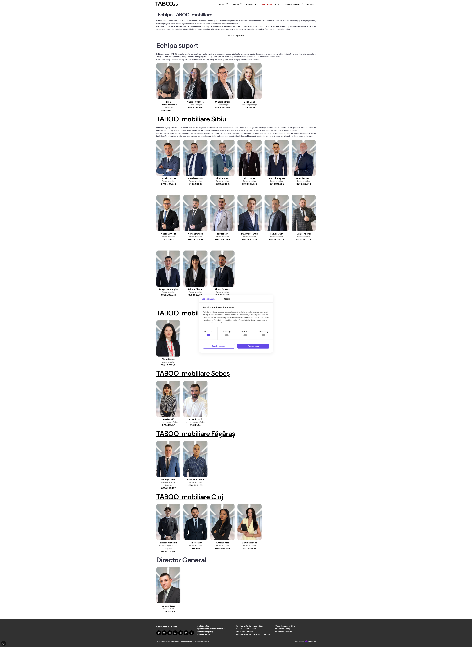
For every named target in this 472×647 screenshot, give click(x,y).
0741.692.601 (195, 548)
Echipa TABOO (265, 4)
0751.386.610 (249, 107)
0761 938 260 (195, 485)
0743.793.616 (168, 611)
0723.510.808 (168, 364)
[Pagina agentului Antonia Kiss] (222, 522)
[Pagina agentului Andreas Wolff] (168, 213)
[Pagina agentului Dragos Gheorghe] (168, 269)
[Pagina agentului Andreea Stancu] (195, 81)
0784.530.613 (222, 184)
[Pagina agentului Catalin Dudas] (195, 158)
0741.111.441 (195, 425)
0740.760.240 (249, 184)
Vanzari (222, 4)
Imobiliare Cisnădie (244, 632)
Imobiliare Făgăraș (205, 632)
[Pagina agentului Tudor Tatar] (195, 522)
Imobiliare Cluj (203, 634)
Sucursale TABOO (292, 4)
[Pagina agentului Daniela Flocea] (249, 522)
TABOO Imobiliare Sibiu (191, 119)
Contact (310, 4)
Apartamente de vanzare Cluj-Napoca (253, 634)
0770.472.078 (303, 184)
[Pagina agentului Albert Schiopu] (222, 269)
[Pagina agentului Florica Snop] (222, 158)
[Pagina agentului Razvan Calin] (277, 213)
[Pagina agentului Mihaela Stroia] (222, 81)
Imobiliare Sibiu (204, 626)
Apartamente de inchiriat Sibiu (211, 629)
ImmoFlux (312, 642)
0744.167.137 (168, 425)
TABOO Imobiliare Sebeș (193, 373)
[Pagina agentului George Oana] (168, 459)
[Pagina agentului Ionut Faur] (222, 213)
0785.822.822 (168, 110)
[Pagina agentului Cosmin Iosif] (195, 399)
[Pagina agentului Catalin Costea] (168, 158)
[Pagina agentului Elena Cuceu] (168, 338)
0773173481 (249, 548)
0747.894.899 (222, 239)
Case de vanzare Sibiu (285, 626)
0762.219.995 (195, 184)
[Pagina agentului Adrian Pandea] (195, 213)
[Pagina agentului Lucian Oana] (168, 585)
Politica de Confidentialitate (182, 642)
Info (277, 4)
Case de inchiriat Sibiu (246, 629)
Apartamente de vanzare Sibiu (249, 626)
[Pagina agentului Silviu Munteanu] (195, 459)
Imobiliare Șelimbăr (283, 632)
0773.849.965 (276, 184)
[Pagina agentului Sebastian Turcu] (304, 158)
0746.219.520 (168, 239)
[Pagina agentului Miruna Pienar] (195, 269)
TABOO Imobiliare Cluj (189, 496)
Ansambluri (251, 4)
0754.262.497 (168, 488)
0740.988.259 (222, 548)
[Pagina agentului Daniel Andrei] (304, 213)
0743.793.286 (195, 107)
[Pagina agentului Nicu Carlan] (249, 158)
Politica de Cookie (202, 642)
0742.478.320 (195, 239)
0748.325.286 (222, 107)
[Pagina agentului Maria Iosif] (168, 399)
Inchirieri (235, 4)
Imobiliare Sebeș (282, 629)
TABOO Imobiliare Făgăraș (195, 433)
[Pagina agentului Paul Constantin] (249, 213)
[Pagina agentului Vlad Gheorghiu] (277, 158)
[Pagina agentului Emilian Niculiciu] (168, 522)
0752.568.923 (195, 295)
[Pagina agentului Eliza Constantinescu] (168, 81)
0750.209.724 (168, 551)
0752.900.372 (276, 239)
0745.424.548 (168, 184)
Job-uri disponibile (236, 35)
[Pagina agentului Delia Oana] (249, 81)
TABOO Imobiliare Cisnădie (197, 313)
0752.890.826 (249, 239)
